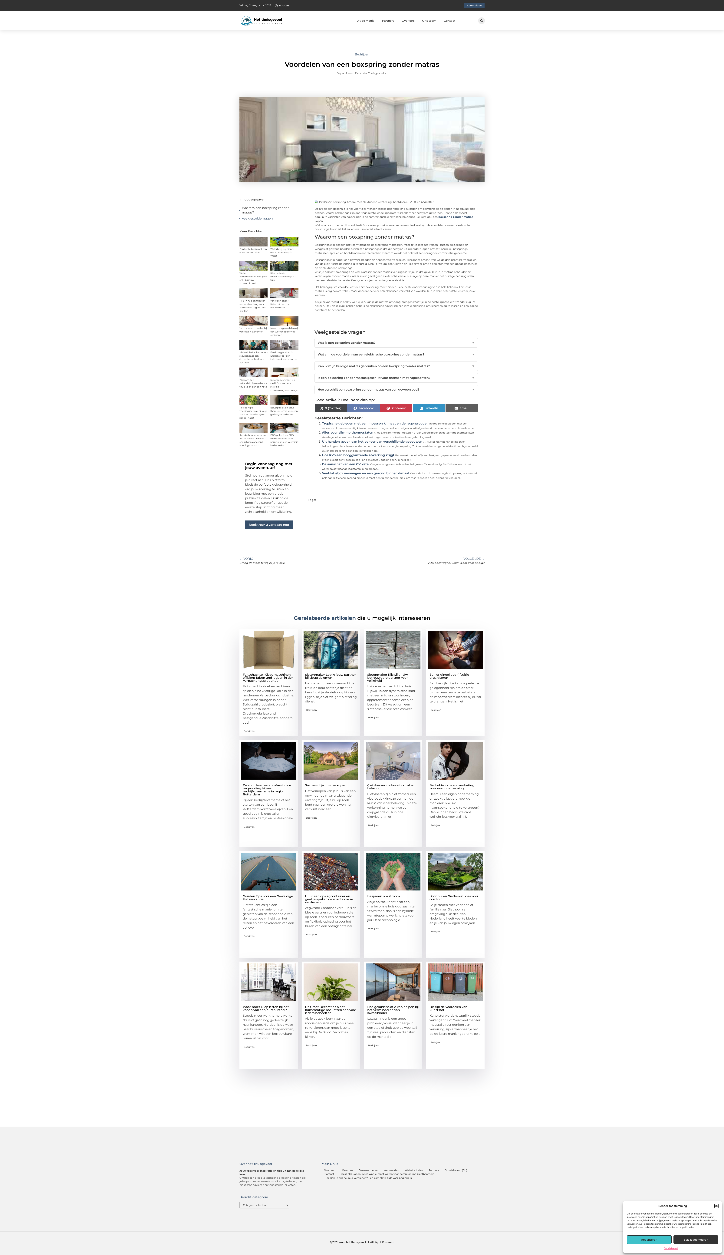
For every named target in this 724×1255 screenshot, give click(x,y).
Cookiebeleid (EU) (456, 1170)
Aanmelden (391, 1170)
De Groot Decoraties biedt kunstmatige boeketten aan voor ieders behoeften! (330, 1010)
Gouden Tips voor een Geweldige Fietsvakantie (268, 897)
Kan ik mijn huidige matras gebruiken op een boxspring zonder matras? (396, 366)
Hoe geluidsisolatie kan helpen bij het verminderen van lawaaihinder (393, 1010)
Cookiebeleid (671, 1248)
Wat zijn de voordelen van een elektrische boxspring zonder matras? (396, 354)
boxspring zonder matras (455, 217)
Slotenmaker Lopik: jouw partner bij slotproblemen (330, 676)
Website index (414, 1170)
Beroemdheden (369, 1170)
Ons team (429, 20)
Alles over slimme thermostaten (347, 432)
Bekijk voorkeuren (696, 1239)
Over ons (408, 20)
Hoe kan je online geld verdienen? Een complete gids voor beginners (368, 1178)
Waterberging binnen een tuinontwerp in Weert (282, 252)
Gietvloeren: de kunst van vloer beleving (391, 787)
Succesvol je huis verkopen (325, 785)
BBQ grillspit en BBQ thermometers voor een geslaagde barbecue (284, 411)
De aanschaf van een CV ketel (346, 464)
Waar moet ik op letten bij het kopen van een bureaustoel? (266, 1008)
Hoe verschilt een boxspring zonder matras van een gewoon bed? (396, 389)
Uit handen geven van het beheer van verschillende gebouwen (372, 441)
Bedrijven (362, 54)
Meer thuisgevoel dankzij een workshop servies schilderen (284, 331)
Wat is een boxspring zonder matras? (396, 343)
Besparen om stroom (383, 896)
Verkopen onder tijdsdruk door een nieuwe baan (280, 304)
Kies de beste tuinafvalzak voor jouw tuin (283, 276)
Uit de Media (365, 20)
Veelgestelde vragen (257, 218)
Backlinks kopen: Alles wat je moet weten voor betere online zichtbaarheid (387, 1174)
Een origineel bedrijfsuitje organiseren (449, 676)
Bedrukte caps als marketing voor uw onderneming (451, 787)
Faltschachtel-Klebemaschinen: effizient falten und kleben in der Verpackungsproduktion (268, 677)
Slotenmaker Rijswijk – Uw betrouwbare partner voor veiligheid (387, 677)
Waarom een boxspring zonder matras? (265, 210)
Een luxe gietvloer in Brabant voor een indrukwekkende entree (283, 356)
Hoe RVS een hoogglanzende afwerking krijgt (358, 455)
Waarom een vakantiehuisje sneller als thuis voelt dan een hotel (253, 383)
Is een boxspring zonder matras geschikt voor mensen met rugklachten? (396, 378)
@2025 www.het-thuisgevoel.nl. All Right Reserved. (362, 1241)
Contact (449, 20)
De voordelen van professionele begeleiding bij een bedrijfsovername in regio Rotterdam (267, 790)
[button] (716, 1206)
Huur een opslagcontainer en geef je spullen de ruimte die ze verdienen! (329, 899)
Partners (388, 20)
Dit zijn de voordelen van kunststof (448, 1008)
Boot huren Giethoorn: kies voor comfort (453, 897)
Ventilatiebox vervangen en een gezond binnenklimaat (366, 473)
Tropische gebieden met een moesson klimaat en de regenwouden (375, 423)
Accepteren (649, 1239)
